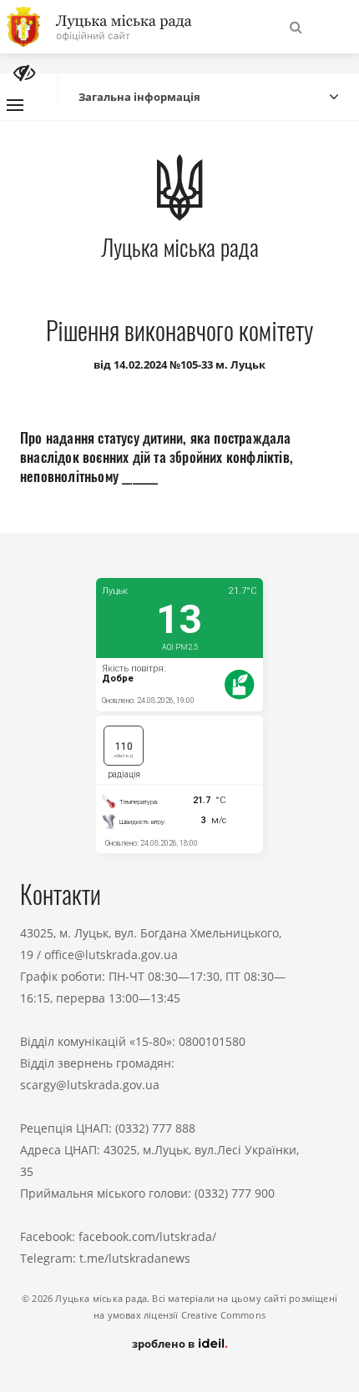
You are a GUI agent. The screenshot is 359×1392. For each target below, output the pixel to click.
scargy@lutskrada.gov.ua (89, 1085)
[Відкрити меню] (15, 105)
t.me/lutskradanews (134, 1258)
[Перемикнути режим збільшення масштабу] (24, 73)
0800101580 (212, 1041)
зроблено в (164, 1343)
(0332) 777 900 (235, 1193)
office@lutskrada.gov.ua (111, 954)
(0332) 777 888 (155, 1128)
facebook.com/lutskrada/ (147, 1236)
